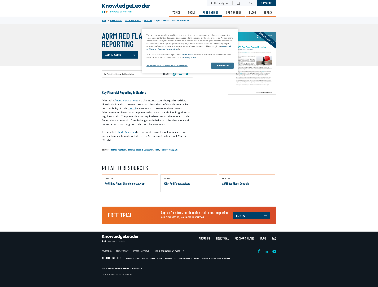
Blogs (252, 12)
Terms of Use (187, 54)
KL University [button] (217, 3)
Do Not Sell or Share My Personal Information (122, 268)
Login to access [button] (113, 54)
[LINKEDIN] (180, 74)
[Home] (126, 8)
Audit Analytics (127, 132)
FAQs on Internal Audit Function (216, 258)
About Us (204, 238)
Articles (148, 20)
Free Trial (222, 238)
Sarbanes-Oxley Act (169, 149)
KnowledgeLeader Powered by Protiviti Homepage (121, 238)
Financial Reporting (118, 149)
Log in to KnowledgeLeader (167, 251)
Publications (211, 12)
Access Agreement (141, 251)
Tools (191, 12)
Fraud (157, 149)
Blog (263, 238)
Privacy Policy (122, 251)
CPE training (234, 12)
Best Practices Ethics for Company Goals (144, 258)
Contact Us (107, 251)
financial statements (126, 100)
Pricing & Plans (244, 238)
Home (104, 20)
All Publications (133, 20)
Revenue (131, 149)
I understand (222, 65)
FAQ (274, 238)
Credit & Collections (144, 149)
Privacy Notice (189, 57)
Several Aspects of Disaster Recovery (182, 258)
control (132, 108)
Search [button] (251, 3)
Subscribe (266, 3)
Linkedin (266, 251)
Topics (176, 12)
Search (268, 12)
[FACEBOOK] (174, 74)
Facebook (259, 251)
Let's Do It (242, 215)
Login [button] (238, 3)
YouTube (274, 251)
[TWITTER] (187, 74)
